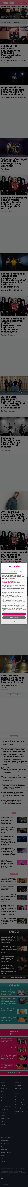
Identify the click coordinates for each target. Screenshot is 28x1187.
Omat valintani (14, 617)
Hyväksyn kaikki (14, 614)
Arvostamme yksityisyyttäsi (9, 571)
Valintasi (22, 571)
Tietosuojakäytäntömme (14, 621)
